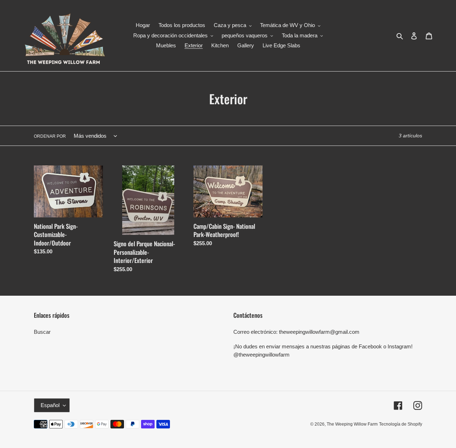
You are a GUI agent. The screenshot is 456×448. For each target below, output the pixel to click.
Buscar (42, 332)
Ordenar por (50, 136)
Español (50, 405)
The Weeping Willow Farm (352, 424)
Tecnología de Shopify (400, 424)
